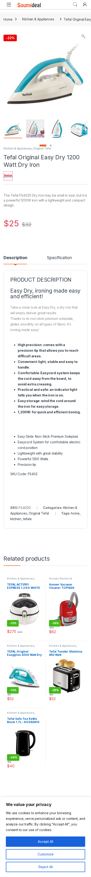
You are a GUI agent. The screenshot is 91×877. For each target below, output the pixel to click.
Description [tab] (15, 258)
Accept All (45, 841)
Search (75, 4)
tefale (27, 519)
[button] (83, 36)
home (75, 513)
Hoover (53, 578)
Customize (46, 854)
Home (8, 19)
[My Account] (85, 4)
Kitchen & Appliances (38, 19)
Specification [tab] (59, 258)
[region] (45, 837)
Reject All (45, 867)
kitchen (15, 519)
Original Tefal (42, 148)
